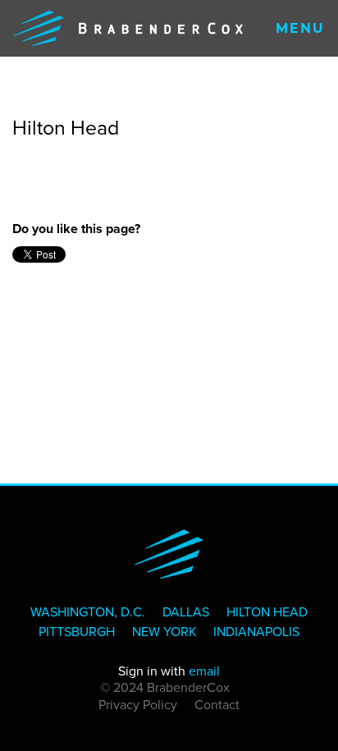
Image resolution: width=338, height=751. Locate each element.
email (204, 671)
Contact (217, 705)
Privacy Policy (137, 705)
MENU (300, 28)
